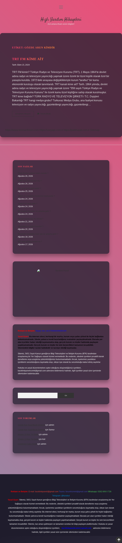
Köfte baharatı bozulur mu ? (30, 181)
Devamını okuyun (24, 114)
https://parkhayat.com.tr (76, 130)
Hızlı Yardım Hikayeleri (61, 19)
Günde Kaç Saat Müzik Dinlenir (31, 425)
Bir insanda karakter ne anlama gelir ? (34, 211)
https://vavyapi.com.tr (51, 130)
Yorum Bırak (45, 114)
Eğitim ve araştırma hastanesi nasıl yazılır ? (36, 196)
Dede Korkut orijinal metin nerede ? (33, 173)
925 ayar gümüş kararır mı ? (30, 241)
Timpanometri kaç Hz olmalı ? (30, 219)
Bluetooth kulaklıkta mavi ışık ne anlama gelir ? (38, 234)
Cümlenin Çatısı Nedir (27, 444)
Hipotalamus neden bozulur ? (30, 226)
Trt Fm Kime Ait (28, 59)
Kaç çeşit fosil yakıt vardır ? (29, 188)
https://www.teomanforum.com (22, 130)
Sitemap (94, 130)
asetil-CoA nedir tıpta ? (27, 204)
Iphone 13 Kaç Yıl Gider (28, 434)
